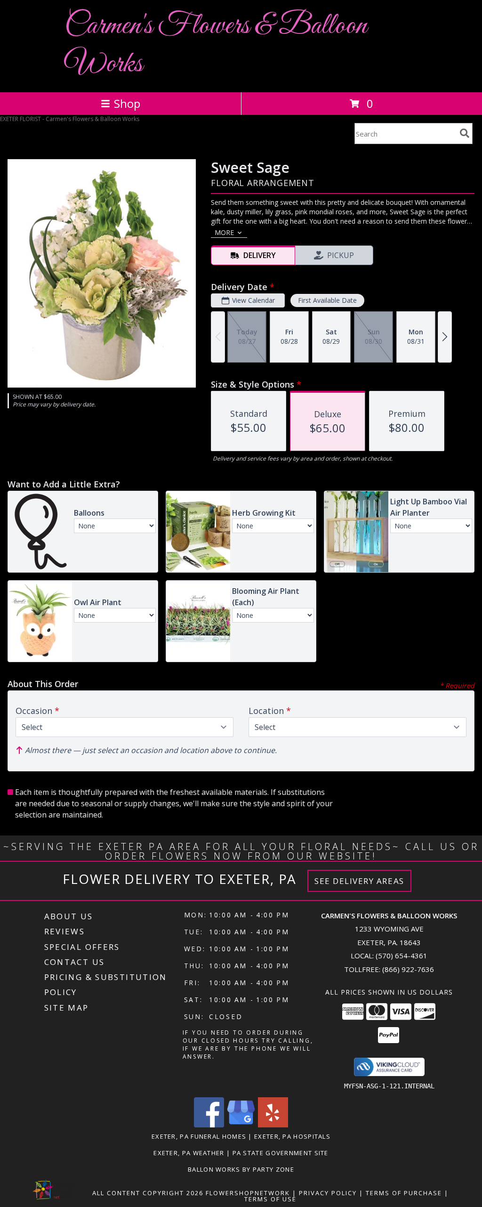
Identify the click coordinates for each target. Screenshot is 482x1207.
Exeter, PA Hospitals (292, 1136)
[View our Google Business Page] (241, 1124)
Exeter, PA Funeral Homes (199, 1136)
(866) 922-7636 (408, 969)
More (224, 232)
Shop (127, 103)
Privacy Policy (328, 1193)
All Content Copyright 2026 (147, 1193)
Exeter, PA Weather (188, 1153)
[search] (464, 133)
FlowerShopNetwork (248, 1193)
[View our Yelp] (273, 1124)
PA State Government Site (281, 1153)
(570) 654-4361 (401, 955)
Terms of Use (270, 1199)
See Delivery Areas (359, 880)
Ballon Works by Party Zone (241, 1169)
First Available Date (327, 300)
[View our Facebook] (209, 1124)
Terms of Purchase (404, 1193)
